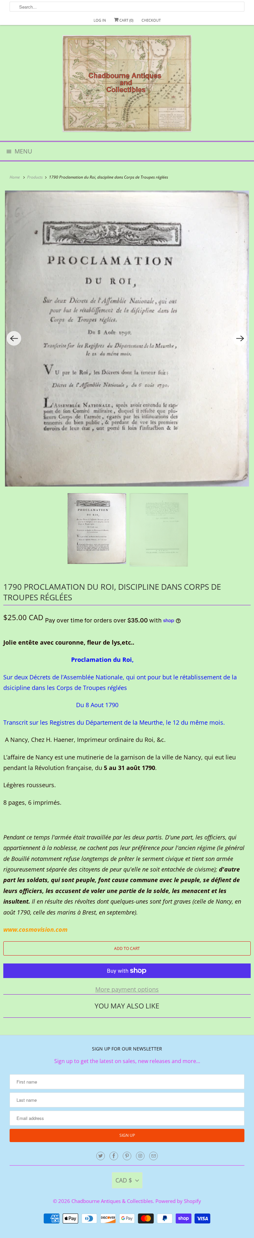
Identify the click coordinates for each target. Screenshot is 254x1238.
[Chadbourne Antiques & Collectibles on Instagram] (140, 1156)
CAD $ (123, 1180)
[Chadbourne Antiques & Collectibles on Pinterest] (127, 1156)
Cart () (125, 20)
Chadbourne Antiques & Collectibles (112, 1201)
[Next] (240, 338)
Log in (100, 20)
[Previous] (14, 338)
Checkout (151, 20)
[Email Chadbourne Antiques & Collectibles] (153, 1156)
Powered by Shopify (178, 1201)
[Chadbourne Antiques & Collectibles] (127, 85)
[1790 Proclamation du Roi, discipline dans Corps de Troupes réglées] (127, 338)
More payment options (127, 989)
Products (35, 177)
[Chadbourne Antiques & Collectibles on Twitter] (100, 1156)
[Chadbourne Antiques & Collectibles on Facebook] (113, 1156)
